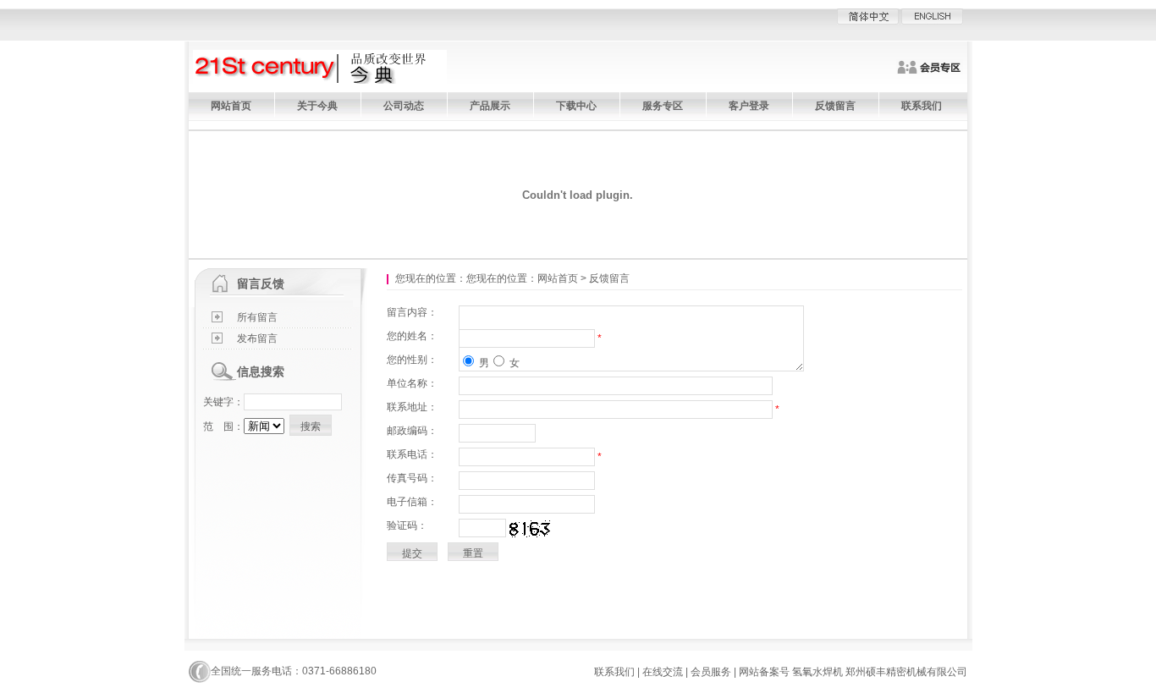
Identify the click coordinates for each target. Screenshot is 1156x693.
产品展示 (490, 106)
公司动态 (403, 106)
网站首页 (231, 106)
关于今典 (317, 106)
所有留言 (257, 317)
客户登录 (749, 106)
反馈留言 (835, 106)
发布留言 (257, 338)
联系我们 (921, 106)
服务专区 (662, 106)
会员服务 (711, 672)
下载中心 (576, 106)
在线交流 (662, 672)
